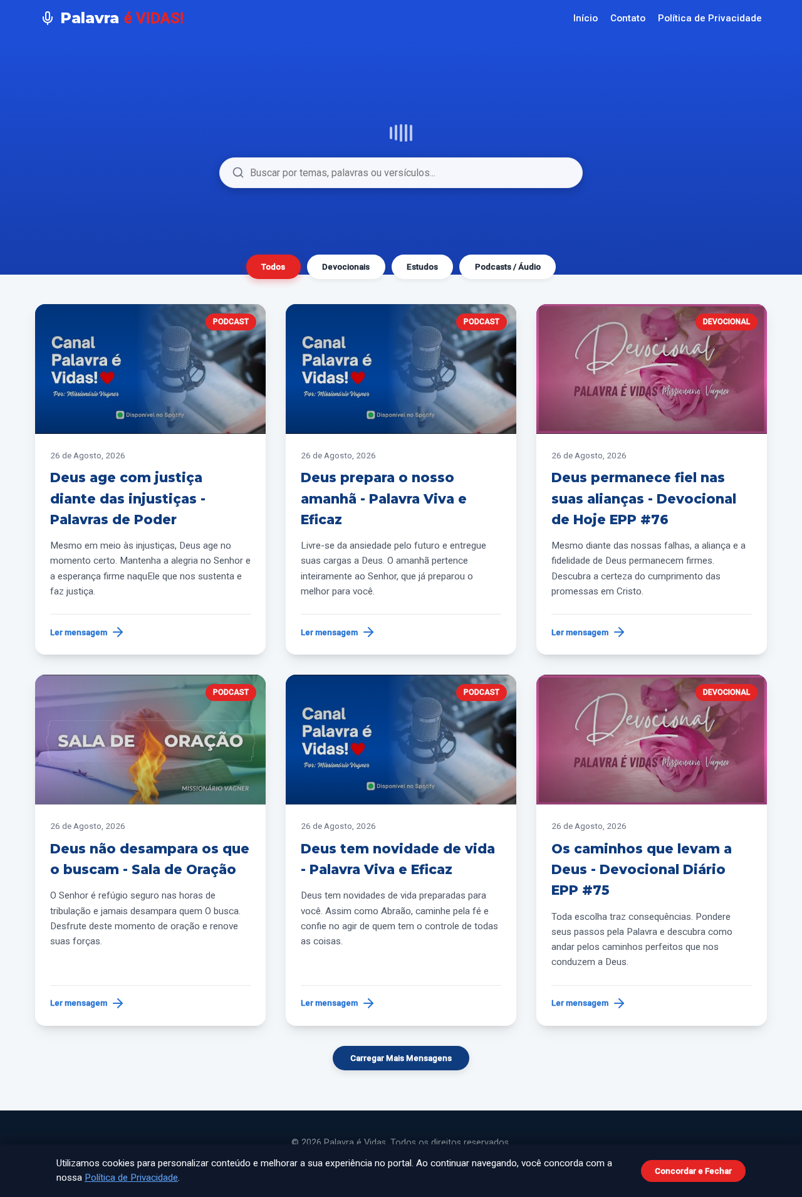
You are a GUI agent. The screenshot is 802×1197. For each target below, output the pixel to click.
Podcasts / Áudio (508, 267)
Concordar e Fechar (693, 1171)
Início (585, 18)
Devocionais (346, 267)
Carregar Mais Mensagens (401, 1058)
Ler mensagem (78, 632)
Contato (627, 18)
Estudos (422, 267)
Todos (273, 267)
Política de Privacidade (710, 18)
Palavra (122, 18)
